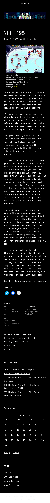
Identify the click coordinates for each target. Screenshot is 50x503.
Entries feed (11, 477)
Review (7, 342)
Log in (7, 472)
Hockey (21, 338)
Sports (24, 342)
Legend (10, 349)
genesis (11, 338)
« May (7, 452)
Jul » (16, 452)
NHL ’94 (7, 318)
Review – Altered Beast (17, 373)
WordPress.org (11, 485)
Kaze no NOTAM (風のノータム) (19, 369)
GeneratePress (28, 499)
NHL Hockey (30, 307)
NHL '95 (32, 338)
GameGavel (27, 281)
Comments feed (11, 481)
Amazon (41, 281)
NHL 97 (6, 307)
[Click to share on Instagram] (19, 293)
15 (6, 435)
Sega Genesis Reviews (19, 334)
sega (15, 342)
